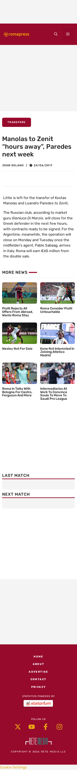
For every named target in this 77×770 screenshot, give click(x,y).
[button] (56, 34)
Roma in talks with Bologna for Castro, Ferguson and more (17, 392)
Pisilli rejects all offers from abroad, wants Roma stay (17, 311)
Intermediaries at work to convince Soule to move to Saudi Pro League (53, 394)
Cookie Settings (13, 767)
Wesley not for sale (17, 349)
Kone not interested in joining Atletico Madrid (57, 352)
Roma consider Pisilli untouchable (56, 310)
